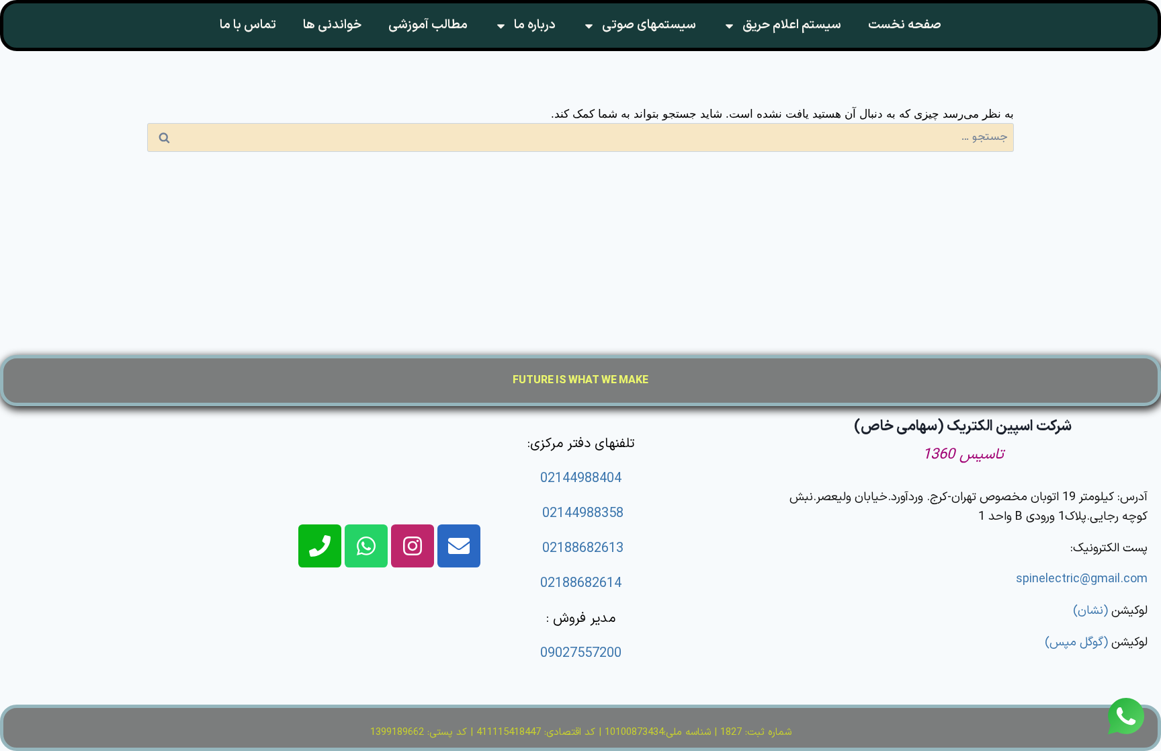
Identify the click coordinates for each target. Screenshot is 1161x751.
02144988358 (583, 514)
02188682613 (583, 549)
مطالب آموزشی (428, 25)
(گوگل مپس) (1076, 642)
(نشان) (1090, 611)
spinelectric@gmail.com (1082, 579)
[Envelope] (458, 545)
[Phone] (319, 545)
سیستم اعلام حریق (791, 25)
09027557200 (580, 653)
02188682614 (580, 584)
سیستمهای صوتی (649, 25)
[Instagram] (412, 545)
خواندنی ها (332, 25)
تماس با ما (248, 25)
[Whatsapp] (366, 545)
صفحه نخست (904, 25)
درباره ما (535, 25)
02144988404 (580, 479)
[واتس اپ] (1126, 715)
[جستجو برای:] (580, 136)
